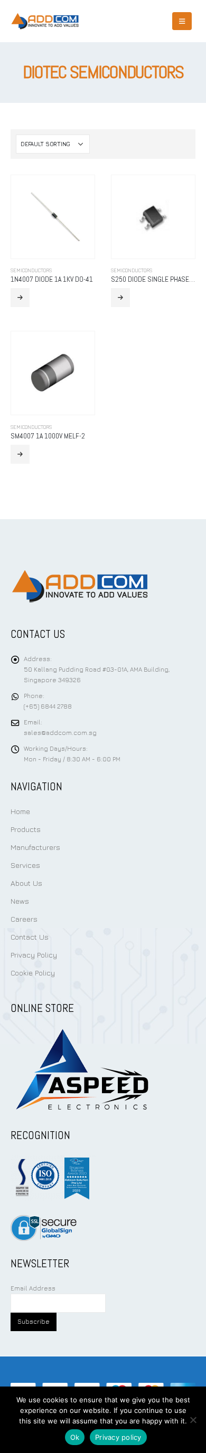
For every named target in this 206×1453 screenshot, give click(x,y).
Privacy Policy (34, 954)
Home (20, 811)
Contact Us (30, 936)
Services (25, 865)
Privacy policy (118, 1437)
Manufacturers (35, 847)
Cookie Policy (33, 972)
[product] (53, 217)
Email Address (33, 1288)
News (20, 900)
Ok (75, 1437)
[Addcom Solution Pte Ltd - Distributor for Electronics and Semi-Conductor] (45, 21)
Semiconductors (31, 270)
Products (26, 829)
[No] (193, 1419)
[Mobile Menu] (182, 21)
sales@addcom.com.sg (60, 733)
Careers (24, 918)
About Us (26, 882)
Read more (20, 297)
